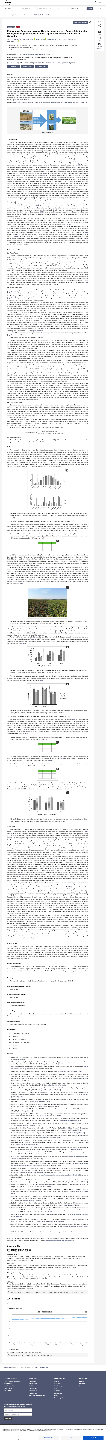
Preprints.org (58, 1386)
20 (87, 232)
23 (69, 276)
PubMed (19, 1216)
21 (12, 270)
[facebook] (19, 1251)
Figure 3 (32, 639)
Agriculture (14, 15)
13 (36, 206)
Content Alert (44, 1368)
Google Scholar (20, 1059)
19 (85, 232)
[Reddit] (26, 1251)
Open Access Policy (10, 1386)
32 (62, 903)
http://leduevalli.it (37, 331)
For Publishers (33, 1391)
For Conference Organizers (37, 1395)
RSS (36, 1368)
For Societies (33, 1393)
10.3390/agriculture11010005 (42, 15)
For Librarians (33, 1388)
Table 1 (76, 530)
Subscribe (8, 1418)
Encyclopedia (58, 1393)
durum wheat (68, 102)
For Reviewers (33, 1383)
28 (57, 860)
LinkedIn (81, 1381)
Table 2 (74, 719)
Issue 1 (30, 15)
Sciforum (56, 1381)
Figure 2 (11, 579)
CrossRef (55, 1064)
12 (64, 181)
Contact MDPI (8, 1388)
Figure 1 (14, 462)
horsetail (30, 102)
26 (13, 835)
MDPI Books (57, 1383)
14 (38, 206)
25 (11, 835)
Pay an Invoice (8, 1383)
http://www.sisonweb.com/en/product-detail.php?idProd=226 (60, 1175)
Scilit (61, 1064)
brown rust (83, 102)
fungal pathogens (52, 102)
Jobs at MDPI (7, 1391)
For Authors (32, 1381)
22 (16, 276)
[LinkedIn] (16, 1251)
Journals (7, 15)
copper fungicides (40, 102)
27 (15, 835)
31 (12, 895)
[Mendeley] (30, 1251)
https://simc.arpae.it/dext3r (16, 335)
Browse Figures (27, 67)
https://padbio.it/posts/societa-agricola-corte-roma (24, 292)
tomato (60, 102)
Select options (9, 1410)
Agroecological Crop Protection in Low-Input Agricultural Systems (53, 63)
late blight (76, 102)
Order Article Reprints (80, 22)
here (82, 1292)
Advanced (98, 9)
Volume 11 (23, 15)
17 (68, 224)
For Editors (32, 1386)
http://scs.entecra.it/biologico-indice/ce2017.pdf (31, 1172)
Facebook (82, 1383)
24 (26, 280)
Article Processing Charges (12, 1381)
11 (45, 173)
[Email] (9, 1251)
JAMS (56, 1395)
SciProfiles (57, 1391)
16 (73, 220)
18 (69, 224)
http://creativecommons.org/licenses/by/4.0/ (60, 1240)
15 (19, 216)
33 (54, 921)
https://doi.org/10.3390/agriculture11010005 (36, 54)
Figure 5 (37, 785)
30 (41, 891)
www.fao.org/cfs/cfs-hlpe (80, 1078)
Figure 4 (40, 680)
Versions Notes (41, 67)
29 (71, 887)
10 (84, 169)
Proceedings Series (60, 1398)
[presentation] (44, 432)
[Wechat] (23, 1251)
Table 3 (62, 758)
